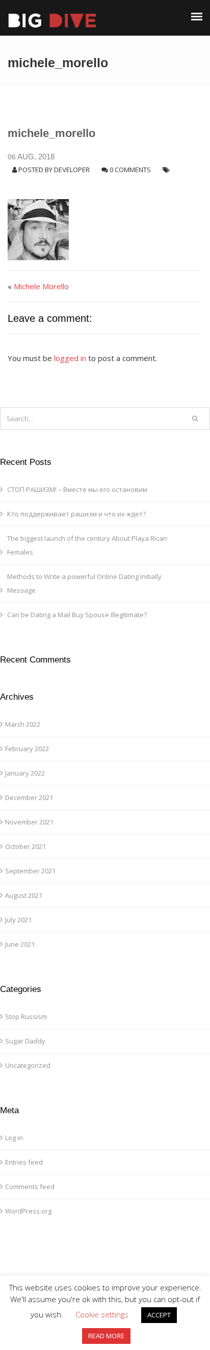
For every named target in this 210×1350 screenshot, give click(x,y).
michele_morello (51, 133)
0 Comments (130, 169)
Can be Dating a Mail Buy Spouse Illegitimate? (77, 614)
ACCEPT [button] (159, 1314)
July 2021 (18, 919)
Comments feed (30, 1186)
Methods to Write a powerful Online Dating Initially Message (84, 583)
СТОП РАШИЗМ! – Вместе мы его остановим (77, 489)
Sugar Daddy (25, 1040)
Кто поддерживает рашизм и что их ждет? (76, 513)
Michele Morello (41, 286)
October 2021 (25, 846)
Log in (14, 1137)
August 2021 (23, 895)
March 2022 (22, 724)
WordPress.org (28, 1211)
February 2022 (27, 748)
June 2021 (20, 944)
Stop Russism (26, 1016)
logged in (70, 358)
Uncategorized (27, 1065)
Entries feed (24, 1162)
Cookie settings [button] (101, 1314)
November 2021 (29, 821)
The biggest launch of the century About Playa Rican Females (87, 545)
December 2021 (29, 797)
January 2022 (25, 773)
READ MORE (106, 1335)
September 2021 (30, 870)
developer (72, 169)
